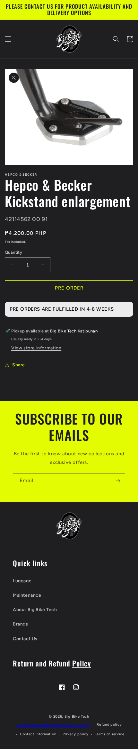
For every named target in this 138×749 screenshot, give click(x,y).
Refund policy (109, 724)
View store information (36, 348)
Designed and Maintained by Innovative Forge (53, 725)
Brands (20, 624)
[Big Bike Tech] (69, 525)
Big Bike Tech (77, 716)
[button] (8, 39)
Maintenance (27, 595)
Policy (81, 663)
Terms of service (110, 734)
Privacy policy (76, 734)
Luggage (22, 581)
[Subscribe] (118, 480)
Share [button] (18, 365)
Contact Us (25, 638)
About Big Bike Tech (35, 609)
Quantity (13, 252)
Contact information (38, 734)
